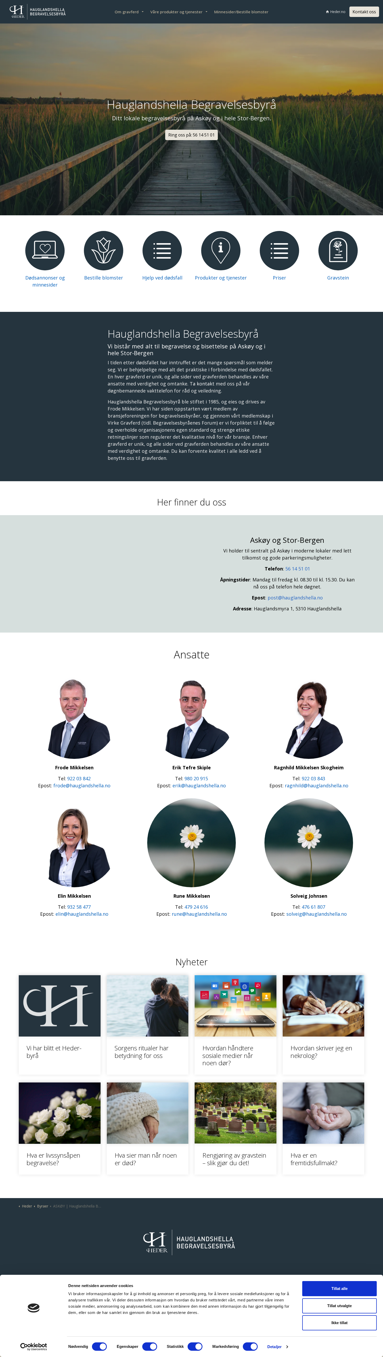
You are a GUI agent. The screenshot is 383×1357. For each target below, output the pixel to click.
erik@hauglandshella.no (199, 785)
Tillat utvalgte (339, 1306)
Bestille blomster (103, 278)
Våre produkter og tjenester (176, 11)
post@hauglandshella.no (295, 597)
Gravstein (338, 278)
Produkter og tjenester (221, 278)
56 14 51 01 (297, 569)
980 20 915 (196, 778)
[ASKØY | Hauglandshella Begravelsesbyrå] (39, 12)
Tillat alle (339, 1288)
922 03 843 (313, 778)
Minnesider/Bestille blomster (241, 11)
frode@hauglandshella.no (81, 785)
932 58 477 (79, 907)
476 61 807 (313, 907)
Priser (279, 278)
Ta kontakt (202, 383)
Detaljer (274, 1346)
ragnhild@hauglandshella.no (316, 785)
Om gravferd (127, 11)
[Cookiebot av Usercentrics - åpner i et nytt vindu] (34, 1347)
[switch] (149, 1346)
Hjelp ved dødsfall (162, 278)
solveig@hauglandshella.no (316, 914)
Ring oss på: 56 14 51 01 (191, 135)
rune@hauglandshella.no (199, 914)
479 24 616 (196, 907)
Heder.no (337, 11)
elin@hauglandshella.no (81, 914)
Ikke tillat (339, 1322)
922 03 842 (79, 778)
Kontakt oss (364, 12)
